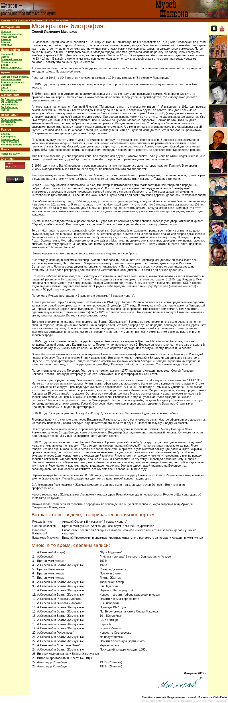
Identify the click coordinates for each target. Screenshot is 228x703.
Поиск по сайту (10, 153)
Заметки (6, 84)
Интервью (7, 124)
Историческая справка (14, 76)
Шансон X (7, 54)
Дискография (10, 49)
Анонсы (6, 39)
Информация (10, 27)
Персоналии (21, 20)
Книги (4, 87)
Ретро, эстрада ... (11, 67)
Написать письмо (11, 144)
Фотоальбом (10, 95)
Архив (5, 72)
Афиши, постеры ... (12, 82)
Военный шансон (11, 59)
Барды (5, 64)
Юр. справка (8, 136)
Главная (5, 20)
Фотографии (8, 122)
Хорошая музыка (11, 79)
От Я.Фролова (9, 107)
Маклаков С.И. (39, 20)
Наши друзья (9, 36)
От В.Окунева (9, 104)
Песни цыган (9, 62)
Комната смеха (10, 139)
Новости (6, 31)
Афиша (5, 42)
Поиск (5, 149)
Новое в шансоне (11, 34)
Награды (6, 44)
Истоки (5, 56)
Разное (5, 110)
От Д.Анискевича (11, 99)
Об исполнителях (11, 119)
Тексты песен (9, 90)
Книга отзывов (10, 142)
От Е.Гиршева (9, 102)
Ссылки (5, 134)
